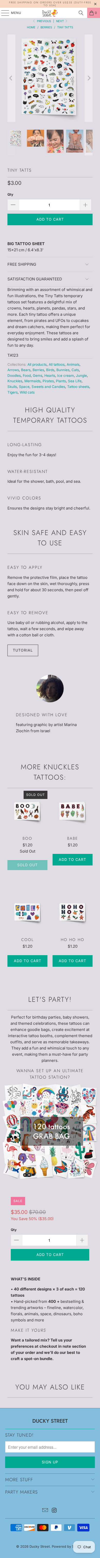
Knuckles (14, 381)
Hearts (49, 375)
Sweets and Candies (48, 387)
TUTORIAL (23, 650)
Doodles (14, 375)
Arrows (13, 370)
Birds (50, 370)
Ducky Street (39, 1546)
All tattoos (57, 364)
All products (37, 364)
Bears (26, 370)
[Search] (81, 13)
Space (24, 387)
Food (27, 375)
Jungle (81, 375)
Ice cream (65, 375)
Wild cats (27, 392)
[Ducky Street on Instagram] (54, 1510)
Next (60, 21)
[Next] (89, 78)
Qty (10, 194)
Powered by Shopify (68, 1546)
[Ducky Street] (50, 13)
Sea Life (75, 381)
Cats (75, 370)
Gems (37, 375)
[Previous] (11, 78)
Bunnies (62, 370)
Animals (73, 364)
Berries (38, 370)
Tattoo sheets (78, 387)
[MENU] (2, 13)
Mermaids (32, 381)
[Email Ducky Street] (45, 1510)
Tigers (12, 392)
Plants (61, 381)
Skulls (12, 387)
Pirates (48, 381)
